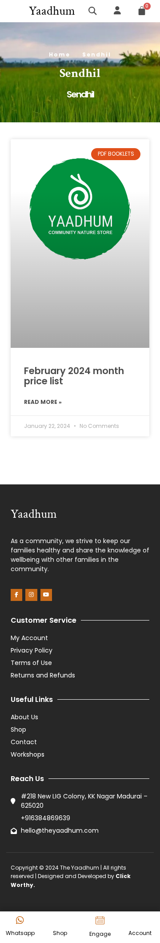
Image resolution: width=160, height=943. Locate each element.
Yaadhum (52, 11)
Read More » (43, 402)
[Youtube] (46, 594)
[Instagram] (31, 594)
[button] (14, 11)
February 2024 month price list (74, 375)
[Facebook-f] (16, 594)
